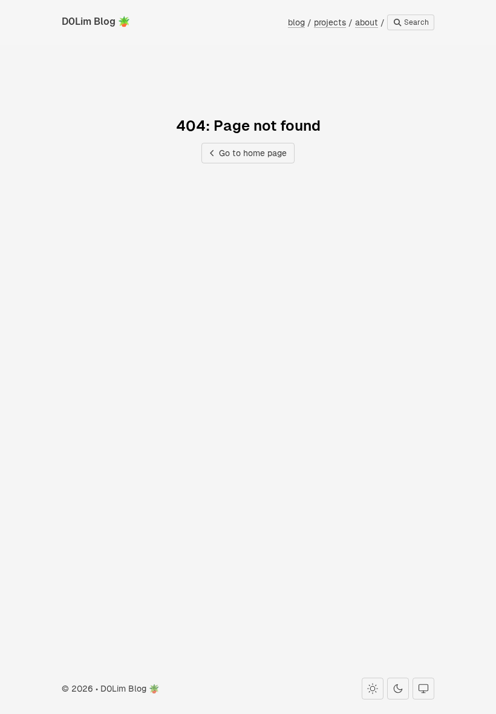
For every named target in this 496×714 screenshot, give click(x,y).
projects (330, 22)
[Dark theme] (398, 688)
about (366, 22)
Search (415, 22)
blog (296, 22)
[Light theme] (372, 688)
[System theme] (423, 688)
